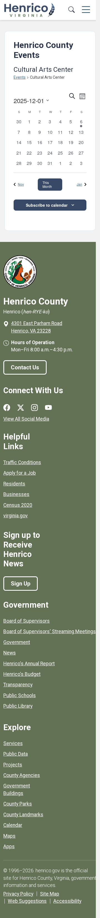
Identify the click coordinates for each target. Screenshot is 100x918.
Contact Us (25, 367)
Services (13, 743)
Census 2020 (17, 505)
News (9, 653)
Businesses (16, 494)
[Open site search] (71, 10)
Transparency (17, 684)
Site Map (49, 894)
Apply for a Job (19, 473)
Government (16, 642)
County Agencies (21, 775)
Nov (21, 184)
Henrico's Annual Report (29, 663)
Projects (12, 765)
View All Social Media (26, 419)
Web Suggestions (27, 901)
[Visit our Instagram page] (34, 407)
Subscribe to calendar (47, 205)
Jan (79, 184)
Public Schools (19, 695)
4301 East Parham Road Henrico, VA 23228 (36, 327)
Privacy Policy (18, 894)
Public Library (17, 706)
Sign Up (20, 583)
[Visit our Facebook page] (6, 407)
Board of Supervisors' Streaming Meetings (49, 631)
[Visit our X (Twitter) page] (20, 407)
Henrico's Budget (22, 674)
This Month (47, 184)
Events (20, 77)
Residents (14, 484)
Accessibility (67, 901)
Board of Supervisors (26, 621)
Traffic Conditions (22, 462)
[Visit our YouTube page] (48, 407)
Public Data (15, 754)
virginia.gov (15, 515)
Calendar (12, 825)
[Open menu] (86, 10)
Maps (9, 836)
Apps (9, 846)
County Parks (17, 804)
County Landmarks (23, 814)
